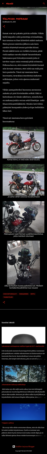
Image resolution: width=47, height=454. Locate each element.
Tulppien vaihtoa (8, 423)
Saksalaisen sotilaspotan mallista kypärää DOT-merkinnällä (23, 346)
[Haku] (44, 3)
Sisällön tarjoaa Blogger (25, 446)
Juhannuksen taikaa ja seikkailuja (13, 384)
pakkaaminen (23, 294)
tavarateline (8, 297)
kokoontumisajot (10, 294)
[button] (4, 26)
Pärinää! (9, 3)
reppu (33, 294)
